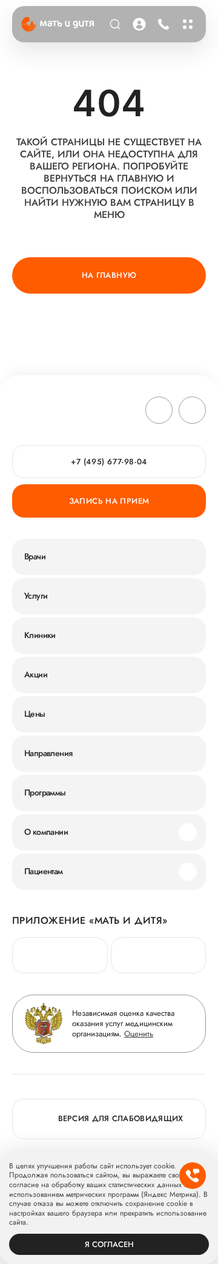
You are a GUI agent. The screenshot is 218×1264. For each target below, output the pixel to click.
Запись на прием (109, 501)
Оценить (138, 1034)
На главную (109, 275)
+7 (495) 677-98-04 (162, 24)
